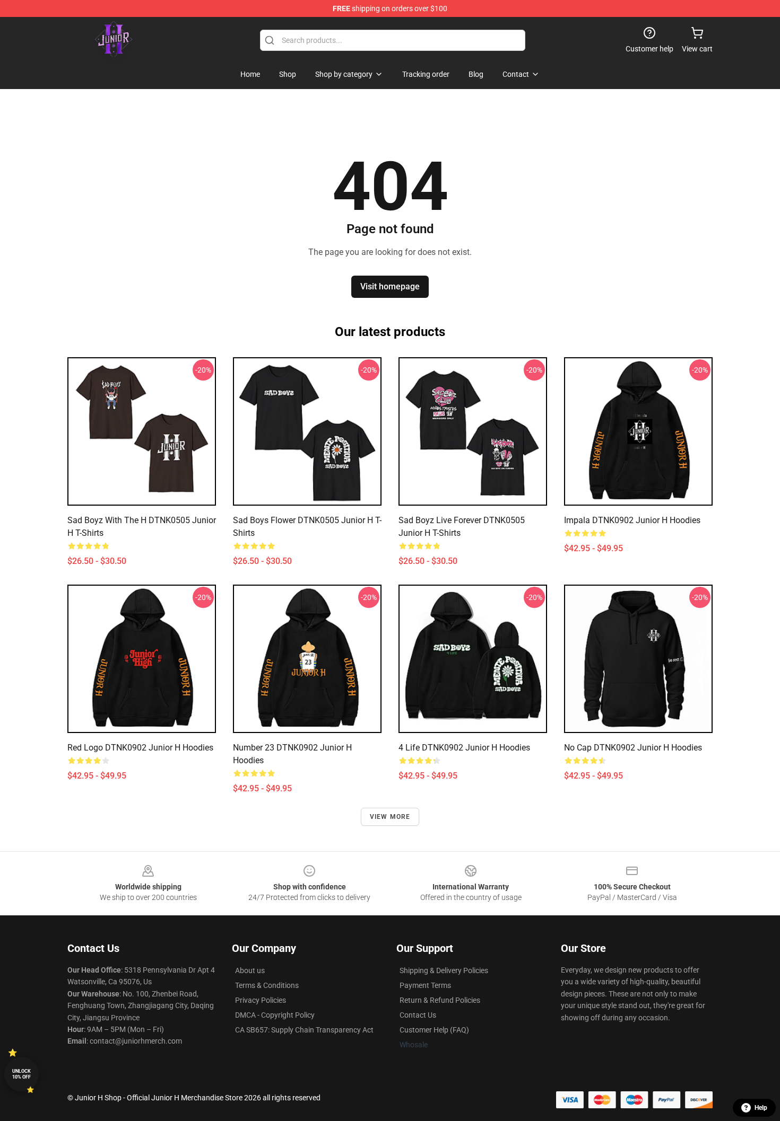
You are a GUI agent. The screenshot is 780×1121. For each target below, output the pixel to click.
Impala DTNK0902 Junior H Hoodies (632, 520)
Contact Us (418, 1015)
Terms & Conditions (267, 985)
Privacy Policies (260, 1000)
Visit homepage (390, 286)
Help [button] (761, 1107)
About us (250, 970)
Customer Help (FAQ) (434, 1030)
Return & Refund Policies (440, 1000)
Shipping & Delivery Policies (444, 970)
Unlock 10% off (21, 1074)
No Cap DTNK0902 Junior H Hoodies (633, 748)
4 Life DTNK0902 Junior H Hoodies (464, 748)
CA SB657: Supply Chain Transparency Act (304, 1030)
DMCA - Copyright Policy (275, 1015)
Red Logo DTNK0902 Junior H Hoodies (140, 748)
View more (390, 816)
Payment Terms (425, 985)
